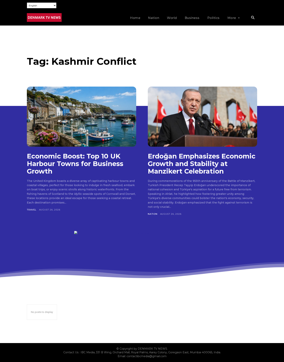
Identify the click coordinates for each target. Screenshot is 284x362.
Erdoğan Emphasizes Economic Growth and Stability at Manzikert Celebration (201, 163)
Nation (152, 214)
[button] (252, 18)
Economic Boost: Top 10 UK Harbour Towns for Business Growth (75, 163)
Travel (31, 209)
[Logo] (44, 17)
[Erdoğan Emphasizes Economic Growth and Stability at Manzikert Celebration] (202, 117)
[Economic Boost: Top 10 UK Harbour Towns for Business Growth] (81, 117)
